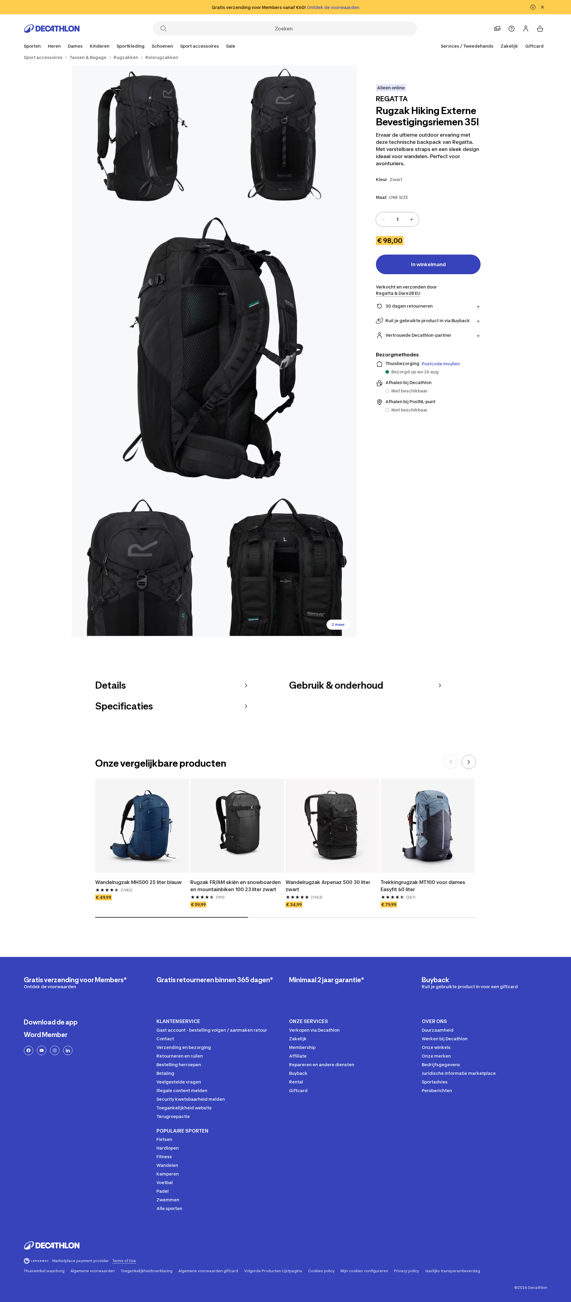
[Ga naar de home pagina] (52, 28)
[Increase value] (411, 219)
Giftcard (534, 46)
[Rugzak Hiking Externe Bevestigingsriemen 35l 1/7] (285, 136)
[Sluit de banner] (542, 7)
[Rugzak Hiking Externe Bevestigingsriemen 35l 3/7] (214, 351)
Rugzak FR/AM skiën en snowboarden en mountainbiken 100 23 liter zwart (236, 885)
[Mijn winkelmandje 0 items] (540, 28)
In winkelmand (428, 264)
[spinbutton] (397, 219)
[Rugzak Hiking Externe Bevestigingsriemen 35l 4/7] (142, 565)
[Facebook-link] (28, 1050)
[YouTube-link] (41, 1050)
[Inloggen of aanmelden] (526, 28)
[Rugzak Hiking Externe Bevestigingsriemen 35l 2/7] (142, 136)
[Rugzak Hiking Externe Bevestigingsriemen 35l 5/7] (285, 565)
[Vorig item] (451, 762)
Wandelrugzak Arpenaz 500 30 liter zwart (328, 885)
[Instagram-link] (54, 1050)
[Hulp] (511, 28)
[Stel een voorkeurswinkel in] (497, 28)
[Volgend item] (469, 762)
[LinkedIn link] (68, 1050)
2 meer (338, 624)
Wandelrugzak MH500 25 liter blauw (138, 882)
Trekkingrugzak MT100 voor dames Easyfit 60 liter (423, 885)
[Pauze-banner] (533, 7)
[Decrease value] (383, 219)
